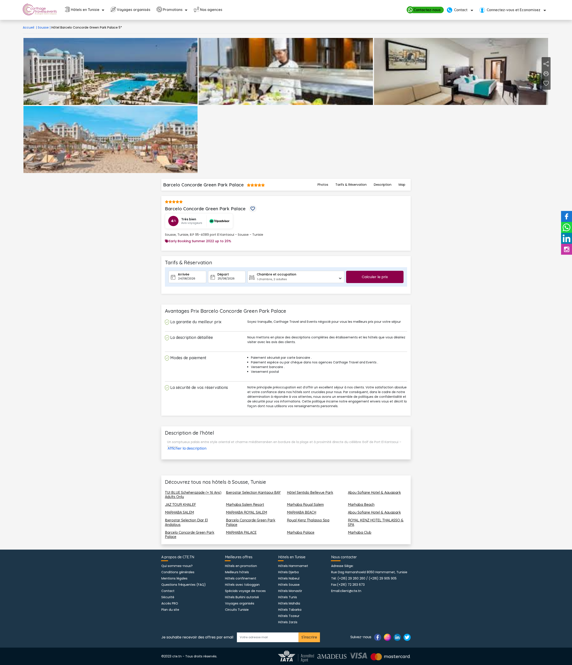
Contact (168, 591)
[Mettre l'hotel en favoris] (253, 208)
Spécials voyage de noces (245, 591)
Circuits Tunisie (237, 609)
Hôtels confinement (240, 578)
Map (402, 184)
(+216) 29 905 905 (383, 578)
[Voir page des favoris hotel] (546, 83)
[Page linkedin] (397, 637)
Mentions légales (174, 578)
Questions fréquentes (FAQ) (183, 584)
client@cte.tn (350, 591)
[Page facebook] (377, 637)
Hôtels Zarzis (287, 622)
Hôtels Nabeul (288, 578)
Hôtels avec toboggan (242, 584)
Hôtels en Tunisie (85, 9)
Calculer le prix (375, 276)
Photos (323, 184)
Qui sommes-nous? (177, 566)
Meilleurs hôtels (237, 572)
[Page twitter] (407, 637)
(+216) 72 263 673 (351, 584)
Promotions (173, 9)
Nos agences (211, 9)
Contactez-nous (427, 10)
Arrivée (183, 274)
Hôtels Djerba (288, 572)
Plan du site (170, 609)
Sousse (44, 27)
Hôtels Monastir (290, 591)
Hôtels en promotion (241, 566)
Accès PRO (169, 603)
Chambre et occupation (276, 274)
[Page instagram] (387, 637)
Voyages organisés (133, 9)
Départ (223, 274)
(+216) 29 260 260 (351, 578)
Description (382, 184)
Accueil (30, 27)
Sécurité (167, 597)
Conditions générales (177, 572)
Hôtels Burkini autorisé (242, 597)
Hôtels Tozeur (288, 616)
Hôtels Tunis (287, 597)
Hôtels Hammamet (293, 566)
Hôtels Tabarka (289, 609)
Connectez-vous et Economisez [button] (513, 10)
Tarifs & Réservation (351, 184)
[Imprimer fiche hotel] (546, 73)
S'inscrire (309, 637)
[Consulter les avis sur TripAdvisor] (218, 221)
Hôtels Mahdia (289, 603)
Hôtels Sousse (289, 584)
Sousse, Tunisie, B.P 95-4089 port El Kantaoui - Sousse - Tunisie (214, 234)
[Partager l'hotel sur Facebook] (546, 63)
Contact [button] (460, 10)
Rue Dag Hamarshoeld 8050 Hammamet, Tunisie (369, 572)
